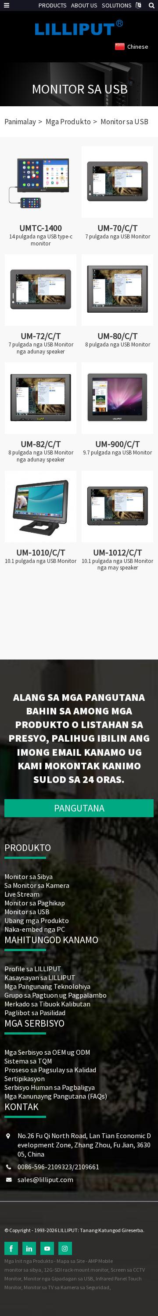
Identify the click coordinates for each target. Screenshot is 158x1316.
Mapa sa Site (71, 1261)
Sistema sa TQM (28, 1060)
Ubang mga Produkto (36, 920)
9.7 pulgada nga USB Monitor (117, 452)
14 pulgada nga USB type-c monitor (40, 240)
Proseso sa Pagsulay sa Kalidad (50, 1069)
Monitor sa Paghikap (34, 902)
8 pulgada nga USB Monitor (117, 344)
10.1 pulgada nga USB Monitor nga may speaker (117, 564)
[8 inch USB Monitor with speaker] (40, 398)
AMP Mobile (100, 1261)
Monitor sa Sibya (28, 876)
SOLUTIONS (117, 5)
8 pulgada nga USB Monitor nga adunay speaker (40, 456)
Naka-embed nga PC (34, 929)
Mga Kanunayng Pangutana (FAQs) (55, 1096)
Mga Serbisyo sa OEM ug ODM (47, 1052)
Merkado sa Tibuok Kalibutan (47, 1003)
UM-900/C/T (117, 443)
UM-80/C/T (117, 335)
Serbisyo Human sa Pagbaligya (49, 1087)
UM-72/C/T (41, 335)
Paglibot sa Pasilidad (34, 1012)
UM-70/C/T (117, 227)
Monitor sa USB (80, 88)
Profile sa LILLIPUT (32, 968)
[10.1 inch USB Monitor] (40, 506)
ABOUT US (84, 5)
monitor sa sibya (22, 1269)
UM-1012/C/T (117, 552)
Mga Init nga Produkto (28, 1261)
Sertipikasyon (24, 1078)
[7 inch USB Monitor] (117, 182)
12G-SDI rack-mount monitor (76, 1269)
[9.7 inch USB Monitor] (117, 398)
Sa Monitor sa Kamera (36, 885)
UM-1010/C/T (40, 552)
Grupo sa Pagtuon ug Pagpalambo (55, 995)
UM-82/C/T (41, 443)
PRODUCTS (53, 5)
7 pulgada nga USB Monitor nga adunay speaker (40, 348)
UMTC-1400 (40, 227)
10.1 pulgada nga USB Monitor (40, 561)
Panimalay (20, 121)
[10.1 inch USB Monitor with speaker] (117, 506)
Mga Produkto (68, 121)
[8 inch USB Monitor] (117, 290)
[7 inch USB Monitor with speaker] (40, 290)
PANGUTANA (79, 808)
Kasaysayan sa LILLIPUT (39, 977)
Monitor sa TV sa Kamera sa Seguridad (66, 1287)
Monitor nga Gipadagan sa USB (58, 1278)
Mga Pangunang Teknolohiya (47, 986)
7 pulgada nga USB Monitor (117, 236)
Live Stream (22, 894)
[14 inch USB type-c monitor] (40, 182)
